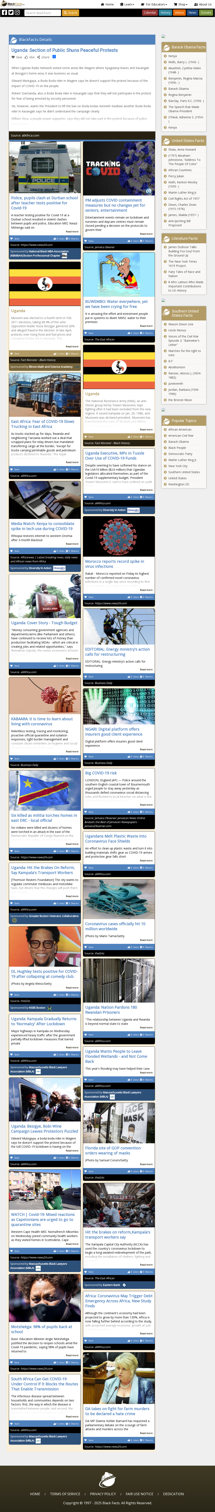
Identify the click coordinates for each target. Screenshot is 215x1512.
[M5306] (184, 410)
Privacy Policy (103, 1494)
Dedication (173, 1494)
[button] (21, 1507)
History (165, 12)
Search (72, 13)
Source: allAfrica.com (25, 135)
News (192, 12)
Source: (31, 245)
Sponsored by (41, 367)
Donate (206, 12)
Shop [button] (181, 4)
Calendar (150, 12)
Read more (72, 231)
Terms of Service (65, 1494)
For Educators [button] (155, 4)
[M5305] (184, 300)
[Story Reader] (184, 36)
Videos (179, 12)
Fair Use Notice (139, 1494)
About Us (205, 4)
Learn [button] (128, 4)
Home (109, 4)
